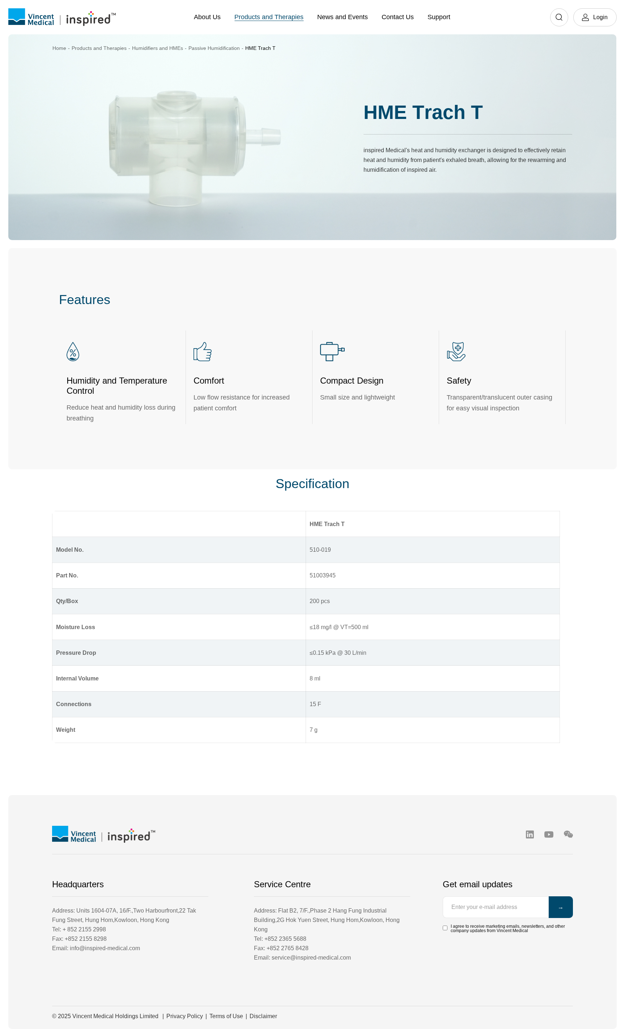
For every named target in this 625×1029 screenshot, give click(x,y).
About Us (207, 17)
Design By (519, 1016)
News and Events (342, 17)
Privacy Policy (184, 1016)
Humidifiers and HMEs (157, 48)
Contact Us (398, 17)
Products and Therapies (268, 17)
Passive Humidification (214, 48)
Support (439, 17)
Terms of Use (226, 1016)
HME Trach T (260, 48)
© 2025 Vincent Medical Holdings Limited (105, 1016)
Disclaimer (263, 1016)
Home (59, 48)
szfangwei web (554, 1016)
